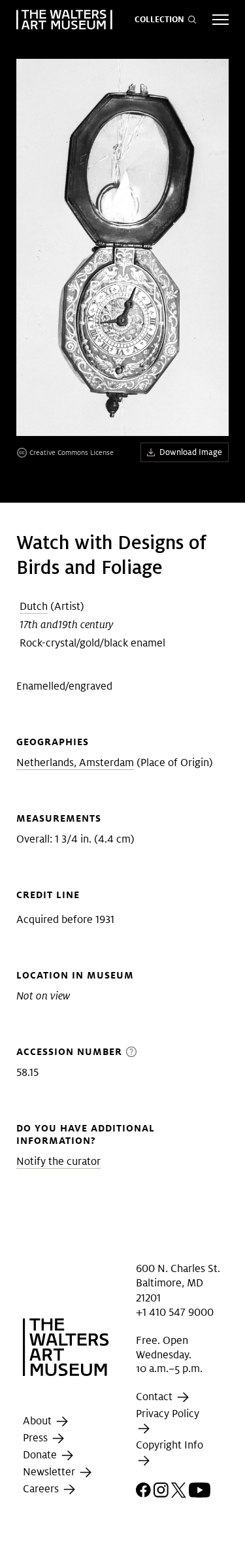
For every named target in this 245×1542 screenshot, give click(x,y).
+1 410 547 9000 (175, 1312)
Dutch (34, 606)
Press (36, 1438)
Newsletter (50, 1472)
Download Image (190, 452)
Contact (155, 1396)
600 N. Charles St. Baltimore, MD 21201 (178, 1283)
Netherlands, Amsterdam (75, 762)
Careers (42, 1489)
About (38, 1421)
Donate (41, 1455)
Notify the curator (58, 1161)
